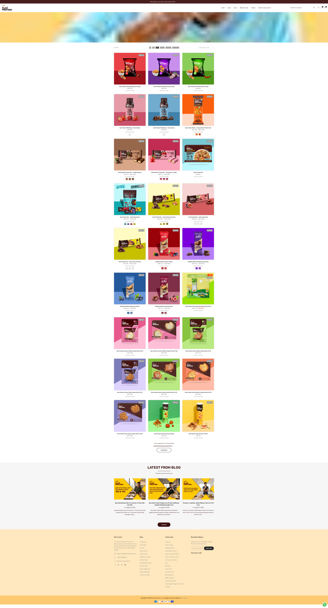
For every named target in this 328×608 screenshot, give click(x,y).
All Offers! (85, 2)
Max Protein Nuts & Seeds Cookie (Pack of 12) (164, 392)
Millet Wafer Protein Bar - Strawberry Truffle (164, 172)
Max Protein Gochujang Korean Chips (130, 86)
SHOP (223, 8)
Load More (164, 450)
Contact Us (168, 569)
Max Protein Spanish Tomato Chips (164, 434)
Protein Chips (144, 554)
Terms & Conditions (171, 560)
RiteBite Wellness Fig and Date (164, 306)
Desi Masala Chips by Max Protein (198, 434)
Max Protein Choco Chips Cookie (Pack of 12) (130, 434)
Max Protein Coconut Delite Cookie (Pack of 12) (164, 351)
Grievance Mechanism (123, 561)
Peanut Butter (144, 566)
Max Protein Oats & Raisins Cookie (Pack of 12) (198, 392)
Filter (117, 47)
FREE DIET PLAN (244, 8)
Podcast (167, 587)
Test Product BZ (198, 172)
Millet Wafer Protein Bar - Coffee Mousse (129, 172)
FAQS (235, 8)
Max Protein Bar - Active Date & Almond (164, 217)
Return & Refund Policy (172, 554)
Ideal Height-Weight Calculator (174, 584)
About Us (168, 542)
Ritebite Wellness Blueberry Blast (129, 306)
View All (164, 524)
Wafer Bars (143, 545)
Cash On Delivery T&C (172, 557)
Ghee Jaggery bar (145, 569)
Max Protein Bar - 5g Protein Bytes (130, 217)
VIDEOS (253, 8)
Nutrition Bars (144, 560)
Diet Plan (167, 566)
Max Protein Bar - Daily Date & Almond (130, 261)
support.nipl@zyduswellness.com (126, 554)
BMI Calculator (169, 575)
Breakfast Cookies (145, 557)
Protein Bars (143, 542)
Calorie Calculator (170, 581)
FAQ (166, 563)
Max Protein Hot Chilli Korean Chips (198, 86)
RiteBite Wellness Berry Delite (164, 261)
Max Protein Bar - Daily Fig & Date (198, 217)
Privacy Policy (169, 545)
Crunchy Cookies (145, 575)
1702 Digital (184, 598)
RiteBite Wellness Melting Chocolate (198, 261)
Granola (142, 548)
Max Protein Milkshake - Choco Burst (164, 128)
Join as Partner (169, 572)
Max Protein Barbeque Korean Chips (164, 86)
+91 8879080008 (122, 557)
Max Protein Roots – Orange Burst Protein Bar (198, 128)
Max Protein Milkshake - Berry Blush (129, 128)
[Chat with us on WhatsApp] (324, 604)
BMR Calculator (169, 578)
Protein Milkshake (145, 572)
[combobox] (302, 7)
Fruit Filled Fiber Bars (145, 563)
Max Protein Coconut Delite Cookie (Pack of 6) (130, 351)
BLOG (229, 8)
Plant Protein (143, 551)
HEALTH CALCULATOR (264, 8)
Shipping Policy (169, 548)
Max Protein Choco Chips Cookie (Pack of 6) (129, 392)
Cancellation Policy (171, 551)
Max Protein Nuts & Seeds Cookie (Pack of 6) (198, 306)
